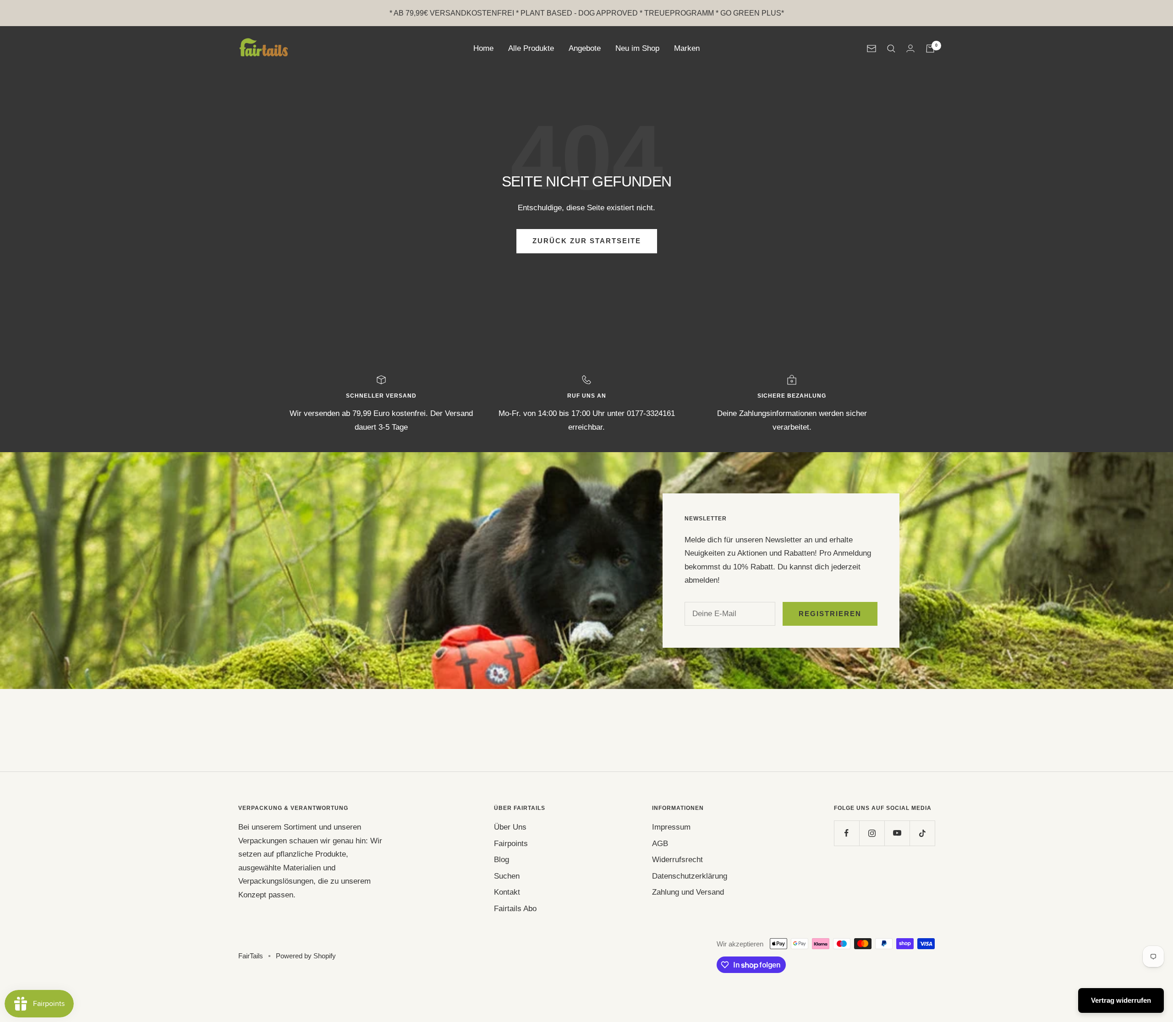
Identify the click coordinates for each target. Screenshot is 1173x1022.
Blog (501, 859)
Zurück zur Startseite (586, 241)
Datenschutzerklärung (689, 876)
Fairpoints (511, 843)
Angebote (585, 48)
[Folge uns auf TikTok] (922, 833)
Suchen (507, 876)
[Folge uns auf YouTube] (897, 833)
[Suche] (891, 48)
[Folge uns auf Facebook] (846, 833)
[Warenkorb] (930, 48)
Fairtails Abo (515, 908)
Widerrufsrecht (677, 859)
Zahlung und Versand (688, 892)
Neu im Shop (637, 48)
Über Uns (510, 827)
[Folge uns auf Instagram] (871, 833)
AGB (660, 843)
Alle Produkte (531, 48)
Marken (687, 48)
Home (483, 48)
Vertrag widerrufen (1121, 1000)
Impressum (671, 827)
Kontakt (507, 892)
